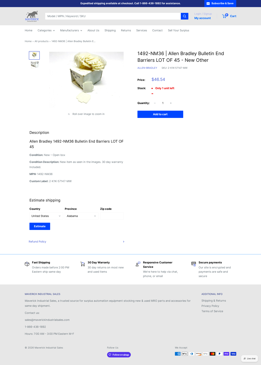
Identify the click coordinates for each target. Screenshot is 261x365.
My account (202, 18)
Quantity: (143, 103)
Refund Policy (37, 241)
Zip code (106, 208)
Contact (157, 30)
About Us (93, 30)
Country (34, 208)
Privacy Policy (210, 305)
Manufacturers (69, 30)
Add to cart (160, 114)
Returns (126, 30)
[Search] (184, 16)
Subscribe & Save (222, 3)
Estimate (40, 226)
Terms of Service (212, 311)
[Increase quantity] (171, 103)
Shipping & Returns (213, 300)
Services (141, 30)
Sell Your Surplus (178, 30)
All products (41, 41)
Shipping (110, 30)
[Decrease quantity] (155, 103)
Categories (45, 30)
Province (71, 208)
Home (28, 30)
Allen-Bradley (147, 67)
